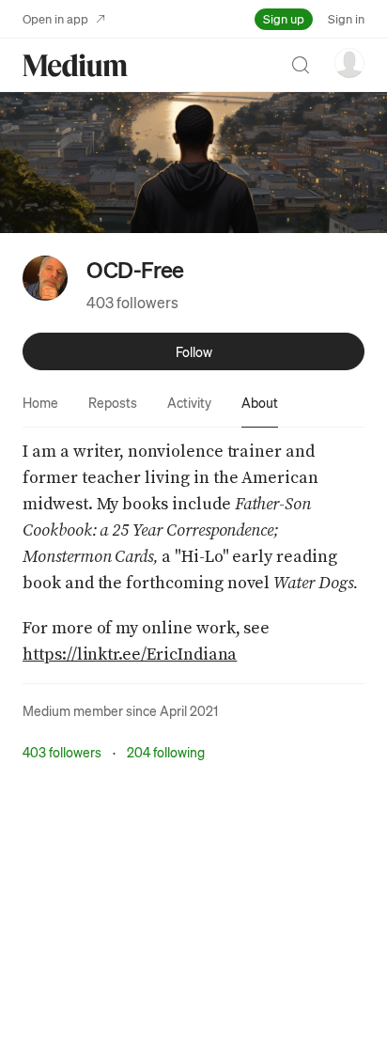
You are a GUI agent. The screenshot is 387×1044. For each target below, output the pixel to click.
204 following (166, 751)
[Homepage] (75, 65)
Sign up (283, 18)
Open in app (55, 18)
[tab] (40, 402)
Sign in (346, 18)
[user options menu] (349, 63)
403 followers (132, 302)
